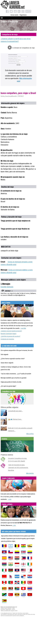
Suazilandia (10, 590)
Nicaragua (17, 578)
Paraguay (30, 578)
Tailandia (30, 590)
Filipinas (23, 560)
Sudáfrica (17, 590)
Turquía (10, 596)
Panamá (23, 578)
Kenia (10, 572)
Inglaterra (23, 566)
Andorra (4, 547)
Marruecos (4, 578)
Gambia (4, 566)
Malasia (23, 572)
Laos (17, 572)
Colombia (17, 553)
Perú (4, 584)
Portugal (10, 584)
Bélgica (17, 547)
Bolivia (23, 547)
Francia (29, 560)
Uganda (17, 596)
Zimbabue (4, 602)
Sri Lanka (4, 590)
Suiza (23, 590)
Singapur (30, 584)
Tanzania (4, 596)
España (4, 560)
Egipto (17, 560)
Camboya (4, 553)
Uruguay (23, 596)
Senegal (23, 584)
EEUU (10, 560)
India (11, 566)
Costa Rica (23, 553)
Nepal (10, 578)
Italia (4, 572)
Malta (30, 572)
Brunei (29, 547)
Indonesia (17, 566)
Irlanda (29, 566)
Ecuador (30, 553)
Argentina (11, 547)
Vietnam (30, 596)
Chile (11, 553)
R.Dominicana (17, 584)
